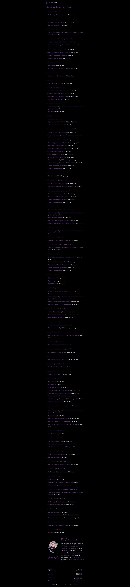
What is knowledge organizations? (57, 55)
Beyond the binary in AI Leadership (58, 42)
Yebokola (73, 548)
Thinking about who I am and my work (59, 304)
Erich (81, 569)
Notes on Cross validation (55, 140)
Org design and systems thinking (57, 352)
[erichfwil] (57, 557)
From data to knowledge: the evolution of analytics (62, 45)
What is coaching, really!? (55, 124)
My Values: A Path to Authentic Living (58, 68)
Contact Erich (50, 569)
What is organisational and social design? (59, 447)
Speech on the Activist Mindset (56, 22)
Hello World (51, 434)
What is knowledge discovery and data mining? (61, 163)
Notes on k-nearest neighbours (57, 145)
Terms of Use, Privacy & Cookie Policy (58, 359)
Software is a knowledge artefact (57, 49)
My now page (52, 281)
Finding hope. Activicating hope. (57, 15)
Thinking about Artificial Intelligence (58, 52)
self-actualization (72, 553)
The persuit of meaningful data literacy (59, 160)
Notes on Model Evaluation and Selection (59, 148)
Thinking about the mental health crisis (59, 301)
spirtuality (64, 552)
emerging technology (67, 555)
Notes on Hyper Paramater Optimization (59, 143)
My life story (51, 65)
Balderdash (51, 577)
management (79, 552)
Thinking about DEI (53, 25)
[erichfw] (49, 557)
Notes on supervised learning (56, 154)
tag (81, 570)
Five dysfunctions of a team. (56, 83)
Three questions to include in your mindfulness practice (63, 335)
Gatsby (63, 584)
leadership (71, 552)
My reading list (52, 283)
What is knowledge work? (55, 58)
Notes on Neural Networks (55, 151)
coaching (63, 553)
